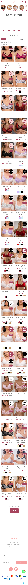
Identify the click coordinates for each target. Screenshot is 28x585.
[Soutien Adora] (20, 103)
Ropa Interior (12, 42)
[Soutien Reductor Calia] (20, 203)
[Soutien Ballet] (7, 384)
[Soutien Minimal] (7, 359)
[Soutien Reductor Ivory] (7, 255)
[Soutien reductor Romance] (20, 384)
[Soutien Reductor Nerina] (20, 177)
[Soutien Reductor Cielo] (7, 229)
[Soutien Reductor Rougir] (7, 126)
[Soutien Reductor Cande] (20, 255)
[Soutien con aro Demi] (20, 484)
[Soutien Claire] (7, 103)
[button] (22, 2)
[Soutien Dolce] (7, 408)
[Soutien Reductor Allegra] (7, 54)
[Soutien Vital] (20, 359)
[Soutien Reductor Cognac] (7, 79)
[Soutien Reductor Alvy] (20, 229)
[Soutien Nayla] (7, 177)
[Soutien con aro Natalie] (7, 484)
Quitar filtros (4, 44)
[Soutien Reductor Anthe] (20, 54)
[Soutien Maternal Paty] (7, 457)
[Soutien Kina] (7, 431)
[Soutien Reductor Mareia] (20, 150)
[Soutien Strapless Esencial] (7, 308)
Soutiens (19, 42)
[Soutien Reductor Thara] (20, 126)
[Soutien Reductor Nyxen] (7, 150)
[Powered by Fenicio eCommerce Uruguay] (25, 583)
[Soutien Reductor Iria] (20, 308)
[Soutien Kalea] (20, 334)
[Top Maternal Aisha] (20, 457)
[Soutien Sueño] (20, 282)
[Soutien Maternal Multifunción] (20, 431)
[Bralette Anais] (20, 79)
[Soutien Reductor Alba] (7, 282)
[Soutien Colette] (7, 334)
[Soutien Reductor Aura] (7, 203)
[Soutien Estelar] (20, 408)
